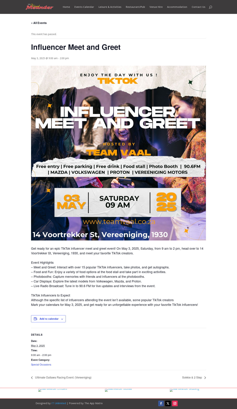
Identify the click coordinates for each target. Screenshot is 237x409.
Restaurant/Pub (135, 7)
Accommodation (177, 7)
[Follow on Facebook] (161, 403)
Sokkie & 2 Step (192, 377)
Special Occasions (41, 364)
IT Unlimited (58, 403)
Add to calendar (49, 318)
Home (66, 7)
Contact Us (198, 7)
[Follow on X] (168, 403)
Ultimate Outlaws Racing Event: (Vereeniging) (62, 377)
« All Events (39, 23)
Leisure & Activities (110, 7)
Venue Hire (156, 7)
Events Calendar (84, 7)
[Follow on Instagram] (175, 403)
